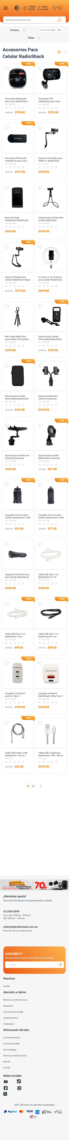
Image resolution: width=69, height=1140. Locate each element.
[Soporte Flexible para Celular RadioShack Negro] (17, 257)
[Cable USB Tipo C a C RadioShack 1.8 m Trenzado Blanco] (17, 614)
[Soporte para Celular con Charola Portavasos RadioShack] (17, 435)
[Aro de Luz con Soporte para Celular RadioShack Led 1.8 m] (51, 257)
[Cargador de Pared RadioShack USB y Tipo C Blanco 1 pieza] (51, 673)
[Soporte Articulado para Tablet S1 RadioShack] (51, 138)
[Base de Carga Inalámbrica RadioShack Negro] (17, 197)
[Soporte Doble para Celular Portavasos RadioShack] (51, 376)
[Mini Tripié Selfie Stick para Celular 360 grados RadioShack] (17, 316)
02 (33, 786)
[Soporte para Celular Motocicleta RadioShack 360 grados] (17, 376)
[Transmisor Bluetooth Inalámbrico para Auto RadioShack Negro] (17, 138)
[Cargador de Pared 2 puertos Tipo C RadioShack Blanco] (17, 673)
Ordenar (14, 30)
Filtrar (31, 37)
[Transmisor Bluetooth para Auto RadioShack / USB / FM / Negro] (17, 78)
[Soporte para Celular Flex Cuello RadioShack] (51, 197)
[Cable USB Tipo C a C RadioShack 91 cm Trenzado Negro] (51, 614)
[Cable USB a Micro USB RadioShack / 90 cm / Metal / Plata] (17, 733)
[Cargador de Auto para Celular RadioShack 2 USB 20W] (51, 495)
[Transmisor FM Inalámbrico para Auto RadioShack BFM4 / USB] (51, 78)
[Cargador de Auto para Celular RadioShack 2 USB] (17, 495)
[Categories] (6, 8)
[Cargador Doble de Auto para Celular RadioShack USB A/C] (17, 554)
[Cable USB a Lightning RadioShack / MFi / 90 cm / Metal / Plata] (51, 733)
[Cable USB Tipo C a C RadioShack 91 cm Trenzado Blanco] (51, 554)
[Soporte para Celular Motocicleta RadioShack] (51, 316)
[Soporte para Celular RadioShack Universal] (51, 435)
